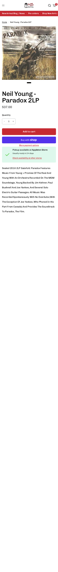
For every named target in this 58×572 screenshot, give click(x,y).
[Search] (49, 5)
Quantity (6, 115)
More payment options (29, 145)
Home (4, 22)
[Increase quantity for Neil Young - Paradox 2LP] (13, 121)
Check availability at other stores (27, 158)
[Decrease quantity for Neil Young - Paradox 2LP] (4, 121)
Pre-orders (33, 13)
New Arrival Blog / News (13, 13)
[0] (54, 5)
